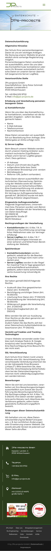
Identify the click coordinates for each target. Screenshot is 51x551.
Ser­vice (39, 531)
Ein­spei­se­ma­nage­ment (33, 528)
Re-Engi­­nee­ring (12, 531)
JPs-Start (9, 528)
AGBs (37, 534)
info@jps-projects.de (22, 96)
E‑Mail (15, 475)
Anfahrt (16, 488)
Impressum (25, 547)
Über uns (19, 528)
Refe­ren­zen (13, 534)
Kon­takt (29, 534)
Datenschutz (37, 544)
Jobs (22, 534)
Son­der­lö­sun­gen (27, 531)
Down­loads (24, 537)
